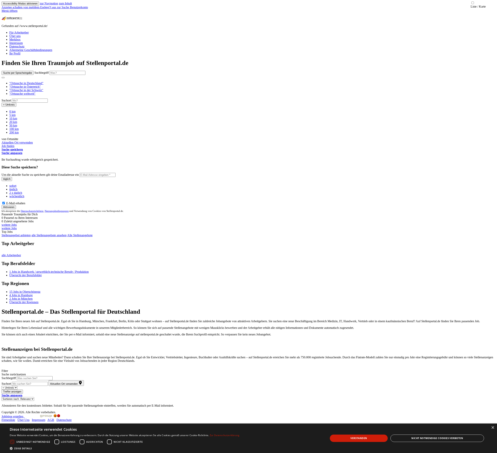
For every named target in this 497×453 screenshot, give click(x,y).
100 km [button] (14, 129)
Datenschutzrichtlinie (32, 211)
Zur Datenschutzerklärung (224, 435)
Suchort (6, 100)
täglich (6, 179)
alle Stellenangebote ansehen (49, 235)
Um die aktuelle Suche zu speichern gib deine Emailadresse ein (40, 174)
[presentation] (29, 7)
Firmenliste (8, 420)
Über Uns (23, 420)
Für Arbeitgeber (19, 32)
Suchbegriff (41, 72)
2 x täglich (15, 192)
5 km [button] (12, 115)
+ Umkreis (9, 104)
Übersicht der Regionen (23, 302)
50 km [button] (13, 125)
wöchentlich (16, 196)
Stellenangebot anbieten (16, 235)
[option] (252, 83)
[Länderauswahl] (3, 77)
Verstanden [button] (358, 438)
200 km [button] (14, 132)
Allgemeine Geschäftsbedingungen (30, 50)
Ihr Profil (14, 53)
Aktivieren (8, 207)
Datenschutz (16, 46)
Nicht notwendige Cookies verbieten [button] (437, 438)
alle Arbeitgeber (11, 255)
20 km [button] (13, 122)
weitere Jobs (9, 224)
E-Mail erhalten (15, 203)
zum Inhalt (65, 3)
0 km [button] (12, 111)
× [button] (492, 427)
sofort (12, 185)
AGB (50, 420)
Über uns (15, 36)
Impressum (16, 43)
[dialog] (248, 438)
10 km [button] (13, 118)
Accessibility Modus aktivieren (20, 3)
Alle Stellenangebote (80, 235)
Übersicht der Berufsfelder (25, 275)
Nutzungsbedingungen (57, 211)
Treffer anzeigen (12, 391)
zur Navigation (49, 3)
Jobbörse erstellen (13, 416)
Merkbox (15, 39)
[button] (26, 83)
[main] (248, 233)
